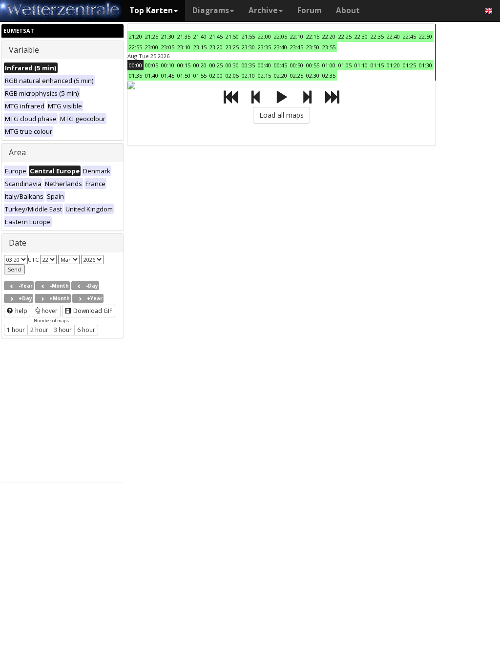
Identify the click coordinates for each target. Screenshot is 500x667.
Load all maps (281, 115)
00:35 (248, 65)
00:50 (296, 65)
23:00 (151, 47)
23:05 (167, 47)
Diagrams (210, 10)
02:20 (280, 75)
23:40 (280, 47)
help (20, 311)
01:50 (183, 75)
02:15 (264, 75)
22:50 (425, 36)
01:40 (151, 75)
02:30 (312, 75)
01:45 (167, 75)
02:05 (232, 75)
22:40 (393, 36)
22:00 (264, 36)
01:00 (328, 65)
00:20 (200, 65)
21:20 (135, 36)
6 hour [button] (86, 330)
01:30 (425, 65)
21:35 (183, 36)
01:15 (377, 65)
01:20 (393, 65)
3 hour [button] (63, 330)
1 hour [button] (16, 330)
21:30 (167, 36)
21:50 (232, 36)
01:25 (409, 65)
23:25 (232, 47)
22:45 (409, 36)
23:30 (248, 47)
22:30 (361, 36)
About (348, 10)
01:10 (361, 65)
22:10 (296, 36)
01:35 (135, 75)
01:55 (200, 75)
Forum (309, 10)
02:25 (296, 75)
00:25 (216, 65)
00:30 (232, 65)
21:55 (248, 36)
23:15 (200, 47)
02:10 (248, 75)
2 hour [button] (39, 330)
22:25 (345, 36)
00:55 (312, 65)
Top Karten (151, 10)
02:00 (216, 75)
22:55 (135, 47)
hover (50, 311)
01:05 (345, 65)
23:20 (216, 47)
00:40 (264, 65)
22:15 (312, 36)
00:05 (151, 65)
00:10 (167, 65)
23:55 (328, 47)
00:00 (135, 65)
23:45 (296, 47)
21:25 (151, 36)
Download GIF (92, 311)
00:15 (183, 65)
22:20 (328, 36)
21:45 (216, 36)
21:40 (200, 36)
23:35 (264, 47)
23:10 (183, 47)
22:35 (377, 36)
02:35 (328, 75)
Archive (263, 10)
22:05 (280, 36)
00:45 (280, 65)
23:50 (312, 47)
